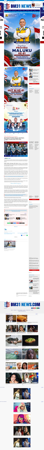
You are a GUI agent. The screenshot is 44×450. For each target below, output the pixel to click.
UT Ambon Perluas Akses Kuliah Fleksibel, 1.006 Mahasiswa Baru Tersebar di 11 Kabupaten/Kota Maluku (21, 293)
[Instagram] (34, 307)
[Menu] (4, 1)
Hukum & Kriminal (12, 136)
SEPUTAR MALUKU (14, 10)
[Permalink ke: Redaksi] (4, 140)
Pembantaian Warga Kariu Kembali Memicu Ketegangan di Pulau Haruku (36, 281)
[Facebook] (31, 307)
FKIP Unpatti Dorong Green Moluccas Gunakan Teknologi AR (9, 247)
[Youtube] (35, 307)
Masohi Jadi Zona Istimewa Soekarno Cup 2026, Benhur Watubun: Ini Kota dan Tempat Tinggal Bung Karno (34, 260)
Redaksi (7, 140)
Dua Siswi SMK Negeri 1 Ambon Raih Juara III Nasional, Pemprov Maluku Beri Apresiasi (36, 76)
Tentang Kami (15, 309)
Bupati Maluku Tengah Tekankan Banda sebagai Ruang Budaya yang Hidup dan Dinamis (33, 268)
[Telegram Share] (25, 235)
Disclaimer (32, 309)
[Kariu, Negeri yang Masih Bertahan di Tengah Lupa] (34, 277)
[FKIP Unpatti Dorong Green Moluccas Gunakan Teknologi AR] (9, 243)
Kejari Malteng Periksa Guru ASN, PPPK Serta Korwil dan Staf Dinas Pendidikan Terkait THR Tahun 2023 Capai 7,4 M (36, 287)
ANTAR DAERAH (20, 10)
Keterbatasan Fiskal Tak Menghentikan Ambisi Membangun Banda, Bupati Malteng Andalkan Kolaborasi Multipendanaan (36, 73)
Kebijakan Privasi (28, 309)
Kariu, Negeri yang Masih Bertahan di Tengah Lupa (36, 278)
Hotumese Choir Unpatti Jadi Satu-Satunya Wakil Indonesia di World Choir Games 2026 (37, 142)
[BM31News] (5, 307)
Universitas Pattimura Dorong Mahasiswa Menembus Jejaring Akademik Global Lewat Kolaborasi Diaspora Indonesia (31, 197)
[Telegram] (39, 307)
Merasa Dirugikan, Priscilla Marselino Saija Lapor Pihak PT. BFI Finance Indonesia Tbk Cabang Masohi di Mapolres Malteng (36, 293)
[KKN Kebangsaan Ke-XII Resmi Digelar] (33, 283)
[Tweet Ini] (22, 235)
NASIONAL (24, 10)
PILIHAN (31, 10)
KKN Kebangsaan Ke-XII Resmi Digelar (36, 285)
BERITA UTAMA (9, 10)
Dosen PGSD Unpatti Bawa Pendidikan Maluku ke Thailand (31, 142)
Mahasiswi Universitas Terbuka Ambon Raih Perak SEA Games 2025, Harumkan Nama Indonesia (34, 265)
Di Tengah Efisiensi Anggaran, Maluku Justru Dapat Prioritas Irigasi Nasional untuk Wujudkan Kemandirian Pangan (36, 81)
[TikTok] (38, 307)
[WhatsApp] (36, 307)
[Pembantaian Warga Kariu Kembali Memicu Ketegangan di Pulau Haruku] (31, 281)
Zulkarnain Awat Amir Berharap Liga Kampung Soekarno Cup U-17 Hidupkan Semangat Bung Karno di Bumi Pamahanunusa (33, 258)
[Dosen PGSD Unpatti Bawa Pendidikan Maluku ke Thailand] (31, 115)
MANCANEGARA (27, 10)
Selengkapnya (34, 83)
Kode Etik (24, 309)
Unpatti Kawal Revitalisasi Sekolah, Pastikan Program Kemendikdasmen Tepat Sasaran (36, 70)
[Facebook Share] (21, 235)
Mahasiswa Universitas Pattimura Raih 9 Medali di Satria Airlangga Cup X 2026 (33, 263)
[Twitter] (33, 307)
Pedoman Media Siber (19, 309)
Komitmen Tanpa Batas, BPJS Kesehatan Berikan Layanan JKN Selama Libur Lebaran (9, 233)
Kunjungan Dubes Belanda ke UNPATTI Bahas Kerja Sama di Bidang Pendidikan (22, 233)
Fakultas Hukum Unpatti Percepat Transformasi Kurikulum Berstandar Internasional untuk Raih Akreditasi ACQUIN (37, 197)
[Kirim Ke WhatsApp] (27, 235)
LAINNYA (35, 10)
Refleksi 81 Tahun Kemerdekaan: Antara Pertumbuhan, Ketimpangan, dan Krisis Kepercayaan (25, 0)
